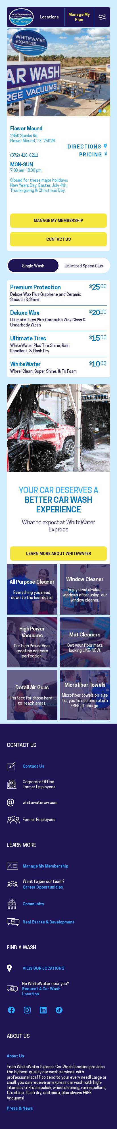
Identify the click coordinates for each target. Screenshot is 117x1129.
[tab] (33, 265)
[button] (100, 111)
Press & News (20, 1108)
